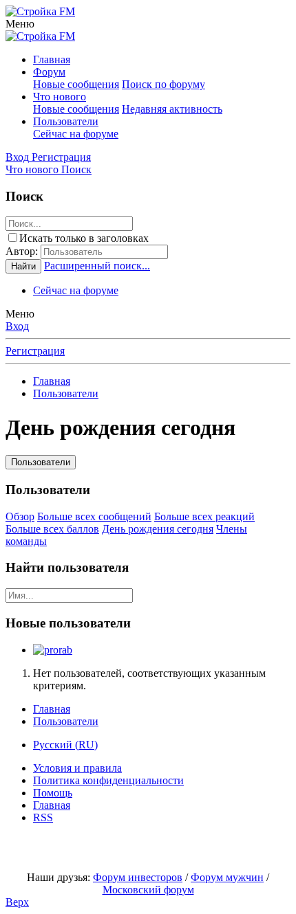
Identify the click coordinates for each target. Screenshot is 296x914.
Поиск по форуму (163, 84)
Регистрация (35, 351)
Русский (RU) (65, 744)
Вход (17, 326)
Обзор (20, 516)
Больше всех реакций (204, 516)
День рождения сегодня (157, 529)
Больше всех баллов (52, 529)
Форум (49, 72)
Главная (51, 59)
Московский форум (148, 889)
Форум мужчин (227, 877)
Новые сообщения (76, 84)
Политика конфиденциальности (108, 780)
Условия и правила (77, 768)
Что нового (59, 96)
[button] (20, 24)
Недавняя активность (172, 109)
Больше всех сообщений (94, 516)
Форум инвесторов (137, 877)
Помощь (52, 793)
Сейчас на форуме (75, 134)
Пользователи (65, 121)
